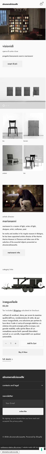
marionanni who (14, 252)
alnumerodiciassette (17, 432)
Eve (3, 141)
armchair (5, 173)
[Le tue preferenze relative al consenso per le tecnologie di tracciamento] (39, 449)
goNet (22, 448)
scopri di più (12, 63)
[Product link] (12, 127)
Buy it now (23, 352)
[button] (41, 4)
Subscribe (22, 406)
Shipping (17, 310)
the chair (26, 141)
